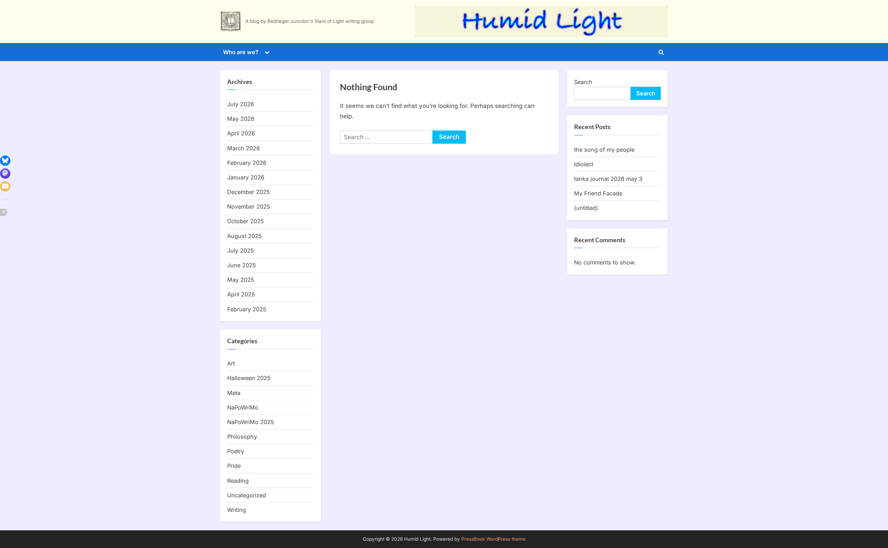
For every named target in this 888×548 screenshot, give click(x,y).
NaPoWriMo (242, 407)
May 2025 (240, 279)
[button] (5, 160)
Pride (234, 465)
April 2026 (241, 133)
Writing (236, 509)
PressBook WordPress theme (493, 539)
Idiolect (583, 164)
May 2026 (240, 118)
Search (583, 81)
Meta (233, 392)
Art (231, 363)
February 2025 (246, 309)
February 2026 (246, 162)
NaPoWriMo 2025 (250, 422)
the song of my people (604, 149)
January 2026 (245, 177)
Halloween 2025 (249, 377)
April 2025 (241, 294)
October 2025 (245, 221)
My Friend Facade (598, 193)
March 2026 (243, 148)
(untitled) (586, 207)
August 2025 (244, 236)
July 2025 (240, 250)
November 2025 (248, 206)
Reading (238, 480)
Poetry (235, 451)
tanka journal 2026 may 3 (608, 178)
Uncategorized (246, 495)
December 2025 (248, 191)
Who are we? (240, 52)
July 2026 (240, 104)
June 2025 (241, 265)
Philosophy (242, 436)
